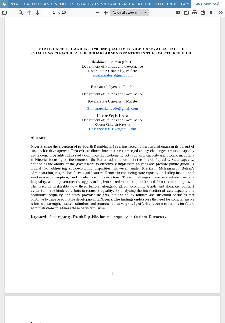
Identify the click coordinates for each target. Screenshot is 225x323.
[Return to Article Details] (4, 4)
